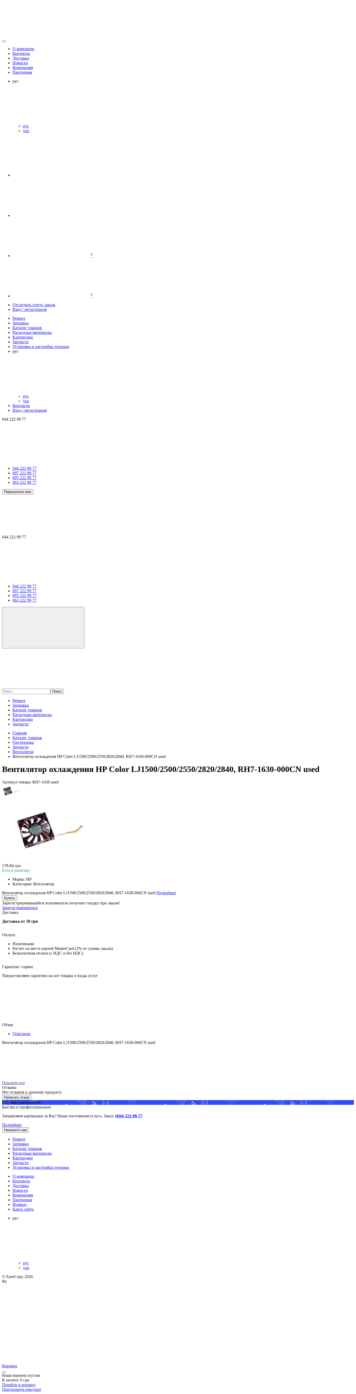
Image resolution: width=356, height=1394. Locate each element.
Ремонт (19, 700)
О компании (23, 49)
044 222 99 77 (24, 468)
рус (26, 126)
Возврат (20, 1204)
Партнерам (22, 72)
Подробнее (12, 1125)
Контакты (21, 53)
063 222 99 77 (24, 482)
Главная (20, 733)
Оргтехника (23, 742)
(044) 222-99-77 (128, 1116)
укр (26, 131)
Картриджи (23, 719)
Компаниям (23, 67)
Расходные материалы (32, 714)
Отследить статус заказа (34, 305)
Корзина (10, 1366)
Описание (21, 1033)
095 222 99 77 (24, 477)
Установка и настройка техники (41, 1167)
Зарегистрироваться (20, 907)
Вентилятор (23, 752)
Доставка (21, 58)
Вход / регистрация (30, 309)
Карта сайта (23, 1209)
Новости (20, 63)
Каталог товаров (27, 710)
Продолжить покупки (21, 1389)
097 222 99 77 (24, 473)
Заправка (21, 705)
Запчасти (21, 724)
